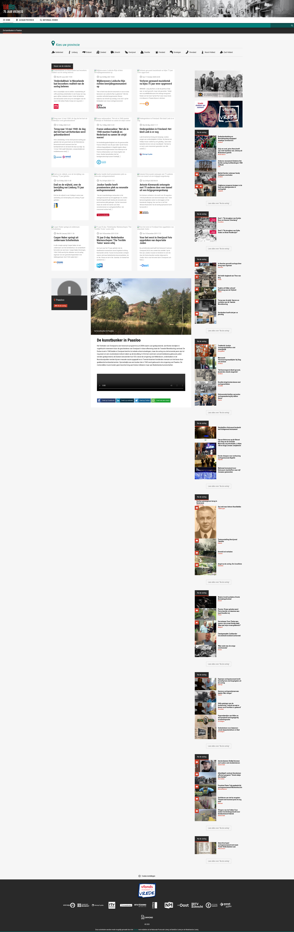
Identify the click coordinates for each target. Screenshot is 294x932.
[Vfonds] (219, 114)
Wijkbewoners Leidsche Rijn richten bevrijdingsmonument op (111, 84)
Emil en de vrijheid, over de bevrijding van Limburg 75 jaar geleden (69, 187)
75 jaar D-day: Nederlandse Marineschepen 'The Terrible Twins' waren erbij (111, 240)
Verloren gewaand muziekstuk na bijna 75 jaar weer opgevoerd (156, 82)
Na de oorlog (62, 306)
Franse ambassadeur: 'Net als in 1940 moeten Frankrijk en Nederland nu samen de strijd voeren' (113, 133)
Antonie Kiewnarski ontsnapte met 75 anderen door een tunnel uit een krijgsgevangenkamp (156, 187)
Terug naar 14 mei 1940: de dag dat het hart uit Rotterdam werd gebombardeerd (70, 132)
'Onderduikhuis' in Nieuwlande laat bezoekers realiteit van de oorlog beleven (69, 84)
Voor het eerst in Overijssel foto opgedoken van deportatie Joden (156, 240)
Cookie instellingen (148, 876)
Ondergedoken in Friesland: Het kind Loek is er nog (155, 130)
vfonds (135, 930)
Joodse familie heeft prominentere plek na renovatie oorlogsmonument (112, 187)
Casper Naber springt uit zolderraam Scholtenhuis (66, 239)
